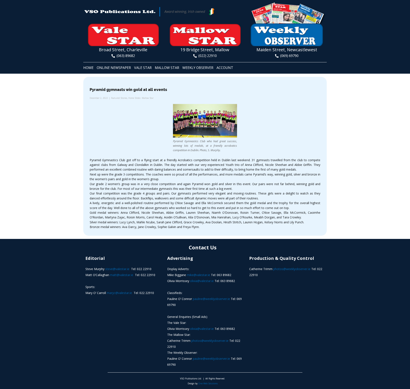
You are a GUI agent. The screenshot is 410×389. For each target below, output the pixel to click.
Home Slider (134, 98)
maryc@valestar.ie (119, 293)
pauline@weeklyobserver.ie (211, 299)
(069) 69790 (288, 55)
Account (225, 67)
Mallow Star (167, 67)
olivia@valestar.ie (202, 281)
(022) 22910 (207, 55)
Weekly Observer (197, 67)
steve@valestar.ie (117, 269)
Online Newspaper (114, 67)
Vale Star (143, 67)
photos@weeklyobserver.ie (209, 341)
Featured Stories (119, 98)
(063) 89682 (125, 55)
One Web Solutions (208, 383)
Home (88, 67)
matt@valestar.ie (121, 275)
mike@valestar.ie (198, 275)
